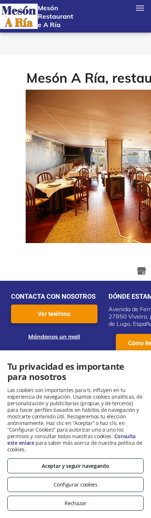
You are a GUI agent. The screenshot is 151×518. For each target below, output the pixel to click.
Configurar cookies (75, 484)
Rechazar (75, 503)
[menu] (140, 8)
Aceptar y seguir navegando (75, 465)
